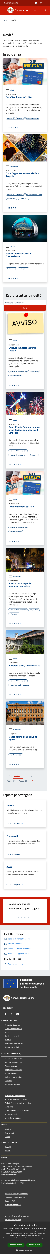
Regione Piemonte (10, 2)
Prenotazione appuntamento (16, 1193)
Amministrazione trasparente (17, 1216)
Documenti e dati (12, 1047)
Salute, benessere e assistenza (17, 1110)
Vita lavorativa (11, 1065)
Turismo (8, 1080)
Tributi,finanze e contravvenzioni (18, 1103)
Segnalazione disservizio (15, 1197)
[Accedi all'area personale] (36, 3)
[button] (25, 1250)
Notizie (12, 246)
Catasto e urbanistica (13, 1077)
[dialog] (25, 1238)
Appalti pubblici (11, 1073)
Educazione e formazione (15, 1095)
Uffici (7, 1032)
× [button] (47, 1224)
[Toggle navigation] (4, 10)
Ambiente (9, 1106)
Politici (8, 1039)
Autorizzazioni (11, 1114)
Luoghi (8, 1147)
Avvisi (12, 90)
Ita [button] (41, 3)
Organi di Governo (12, 1025)
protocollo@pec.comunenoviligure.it (20, 1180)
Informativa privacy (13, 1219)
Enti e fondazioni (12, 1036)
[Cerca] (45, 10)
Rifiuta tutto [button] (34, 1245)
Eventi (7, 1150)
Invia (25, 307)
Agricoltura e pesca (12, 1117)
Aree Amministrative (13, 1028)
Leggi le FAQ (10, 1201)
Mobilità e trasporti (12, 1084)
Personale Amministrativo (15, 1043)
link (25, 1240)
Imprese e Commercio (13, 1069)
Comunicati (14, 166)
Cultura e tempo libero (14, 1062)
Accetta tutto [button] (16, 1245)
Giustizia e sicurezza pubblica (16, 1099)
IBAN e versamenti (9, 1174)
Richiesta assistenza (13, 1204)
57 (23, 780)
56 (11, 780)
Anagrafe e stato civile (14, 1058)
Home (5, 20)
